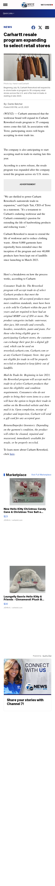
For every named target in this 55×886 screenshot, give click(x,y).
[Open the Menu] (5, 4)
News (8, 27)
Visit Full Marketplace (41, 475)
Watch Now (46, 5)
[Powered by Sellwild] (46, 656)
